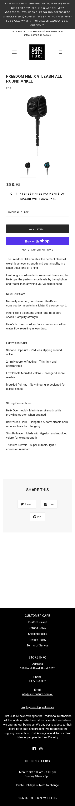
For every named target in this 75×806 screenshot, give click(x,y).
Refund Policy (37, 628)
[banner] (37, 52)
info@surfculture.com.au (37, 35)
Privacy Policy (37, 639)
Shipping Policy (37, 634)
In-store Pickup (37, 622)
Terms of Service (37, 645)
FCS (8, 88)
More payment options (37, 249)
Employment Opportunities (37, 707)
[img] (34, 748)
